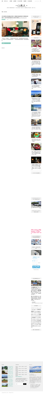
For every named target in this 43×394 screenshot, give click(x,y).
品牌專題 (14, 1)
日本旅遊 (37, 317)
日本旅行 (34, 317)
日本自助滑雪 (30, 1)
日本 (40, 314)
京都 (32, 309)
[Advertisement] (36, 344)
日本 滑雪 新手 (38, 319)
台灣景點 (38, 311)
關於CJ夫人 (6, 1)
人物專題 (10, 1)
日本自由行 (38, 321)
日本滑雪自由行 (35, 320)
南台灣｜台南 (3, 19)
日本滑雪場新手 (34, 319)
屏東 (40, 312)
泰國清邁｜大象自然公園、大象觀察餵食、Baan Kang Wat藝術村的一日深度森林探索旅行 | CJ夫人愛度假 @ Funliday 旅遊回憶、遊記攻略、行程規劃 (36, 231)
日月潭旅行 (37, 314)
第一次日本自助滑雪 (35, 324)
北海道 (34, 309)
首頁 (2, 1)
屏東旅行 (32, 314)
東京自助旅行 (36, 323)
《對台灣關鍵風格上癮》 (34, 287)
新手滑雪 (35, 314)
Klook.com (3, 47)
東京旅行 (33, 323)
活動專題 (24, 1)
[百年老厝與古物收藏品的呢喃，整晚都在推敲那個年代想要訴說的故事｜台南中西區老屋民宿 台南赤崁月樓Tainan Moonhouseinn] (15, 28)
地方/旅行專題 (20, 1)
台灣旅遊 (35, 311)
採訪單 (32, 299)
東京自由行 (38, 323)
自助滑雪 (32, 325)
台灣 (38, 309)
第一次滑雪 (39, 324)
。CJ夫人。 (21, 5)
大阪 (40, 311)
